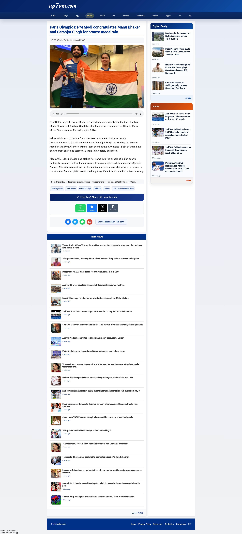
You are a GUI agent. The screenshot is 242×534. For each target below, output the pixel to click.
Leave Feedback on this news (111, 221)
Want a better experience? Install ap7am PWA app (9, 532)
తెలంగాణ (126, 16)
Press (155, 16)
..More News (137, 512)
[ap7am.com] (63, 6)
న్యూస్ (66, 16)
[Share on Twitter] (75, 222)
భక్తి (190, 16)
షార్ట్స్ (77, 16)
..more (188, 98)
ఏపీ (114, 16)
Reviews (141, 16)
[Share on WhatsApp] (82, 222)
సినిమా (102, 16)
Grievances (181, 524)
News (89, 16)
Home (53, 16)
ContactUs (169, 524)
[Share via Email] (89, 222)
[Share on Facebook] (68, 222)
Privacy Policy (144, 524)
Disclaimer (158, 524)
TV (180, 16)
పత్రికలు (168, 16)
